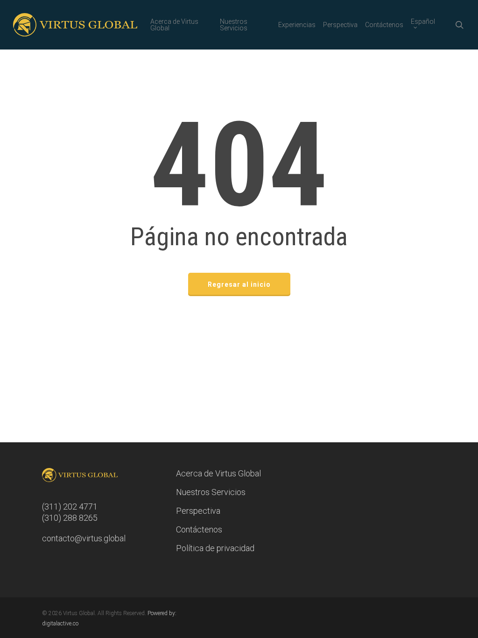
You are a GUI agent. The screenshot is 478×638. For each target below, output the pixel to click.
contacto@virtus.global (84, 538)
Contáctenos (199, 529)
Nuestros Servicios (211, 492)
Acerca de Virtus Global (218, 473)
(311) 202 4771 (70, 506)
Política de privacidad (215, 548)
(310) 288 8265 (70, 518)
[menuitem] (426, 24)
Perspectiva (198, 511)
